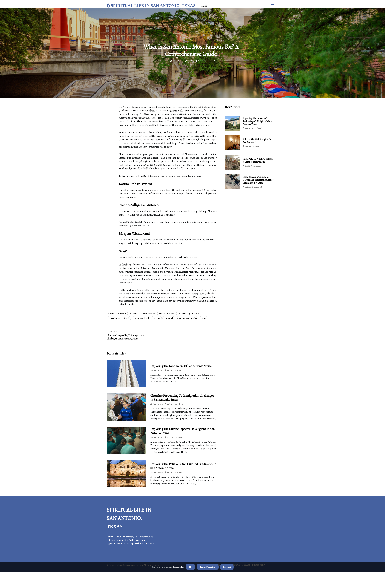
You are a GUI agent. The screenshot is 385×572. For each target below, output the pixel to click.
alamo (112, 313)
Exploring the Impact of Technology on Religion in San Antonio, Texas (257, 121)
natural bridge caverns (167, 313)
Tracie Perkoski (178, 61)
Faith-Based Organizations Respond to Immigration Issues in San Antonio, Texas (258, 179)
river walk (122, 313)
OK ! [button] (190, 567)
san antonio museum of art (188, 318)
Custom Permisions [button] (208, 567)
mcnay (204, 318)
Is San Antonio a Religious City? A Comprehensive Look (258, 160)
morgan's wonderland (142, 318)
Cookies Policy (178, 567)
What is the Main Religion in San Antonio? (257, 141)
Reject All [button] (227, 567)
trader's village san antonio (190, 313)
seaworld (157, 318)
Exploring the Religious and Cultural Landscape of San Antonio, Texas (183, 466)
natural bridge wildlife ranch (119, 318)
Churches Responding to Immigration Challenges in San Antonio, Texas (182, 397)
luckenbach (169, 318)
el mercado (135, 313)
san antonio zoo (149, 313)
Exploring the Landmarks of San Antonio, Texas (180, 366)
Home (204, 6)
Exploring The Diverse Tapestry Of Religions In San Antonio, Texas (182, 431)
